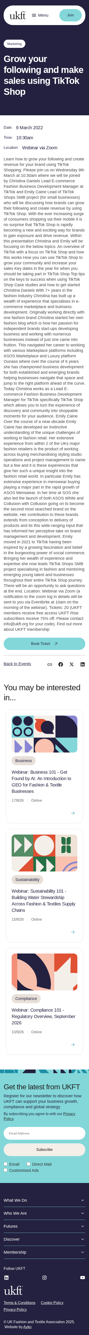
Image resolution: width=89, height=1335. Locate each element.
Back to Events (17, 664)
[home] (16, 15)
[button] (40, 15)
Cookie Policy (52, 1303)
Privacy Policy (15, 1310)
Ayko (27, 1327)
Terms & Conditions (19, 1303)
